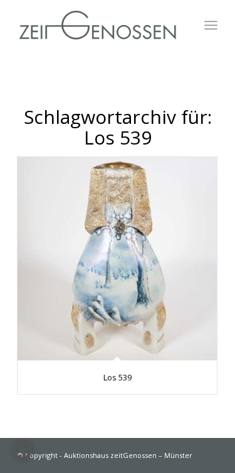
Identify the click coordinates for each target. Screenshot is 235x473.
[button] (22, 450)
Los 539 (117, 377)
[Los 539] (117, 258)
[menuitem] (210, 25)
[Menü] (210, 25)
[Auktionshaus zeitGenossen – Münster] (97, 25)
